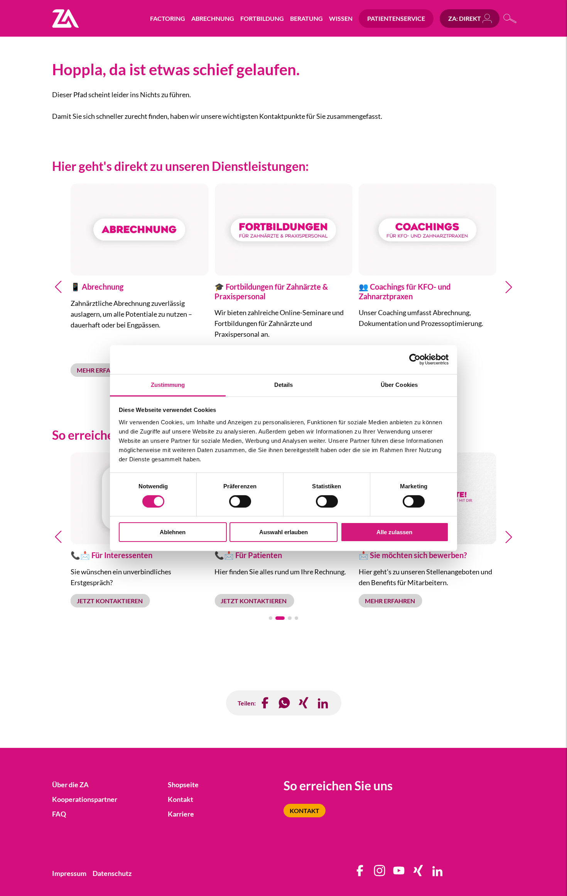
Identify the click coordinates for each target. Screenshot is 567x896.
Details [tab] (283, 384)
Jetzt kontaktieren (110, 600)
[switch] (240, 501)
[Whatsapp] (284, 703)
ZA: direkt (464, 18)
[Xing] (418, 873)
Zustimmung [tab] (168, 384)
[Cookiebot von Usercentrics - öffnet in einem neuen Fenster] (415, 359)
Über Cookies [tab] (399, 384)
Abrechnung (212, 18)
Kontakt (304, 810)
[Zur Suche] (510, 18)
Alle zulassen (394, 532)
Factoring (167, 18)
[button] (58, 287)
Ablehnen (173, 532)
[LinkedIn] (323, 703)
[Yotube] (399, 873)
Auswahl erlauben (283, 532)
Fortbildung (262, 18)
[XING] (303, 703)
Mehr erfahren (102, 370)
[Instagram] (379, 873)
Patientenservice (396, 18)
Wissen (341, 18)
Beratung (306, 18)
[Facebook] (265, 703)
